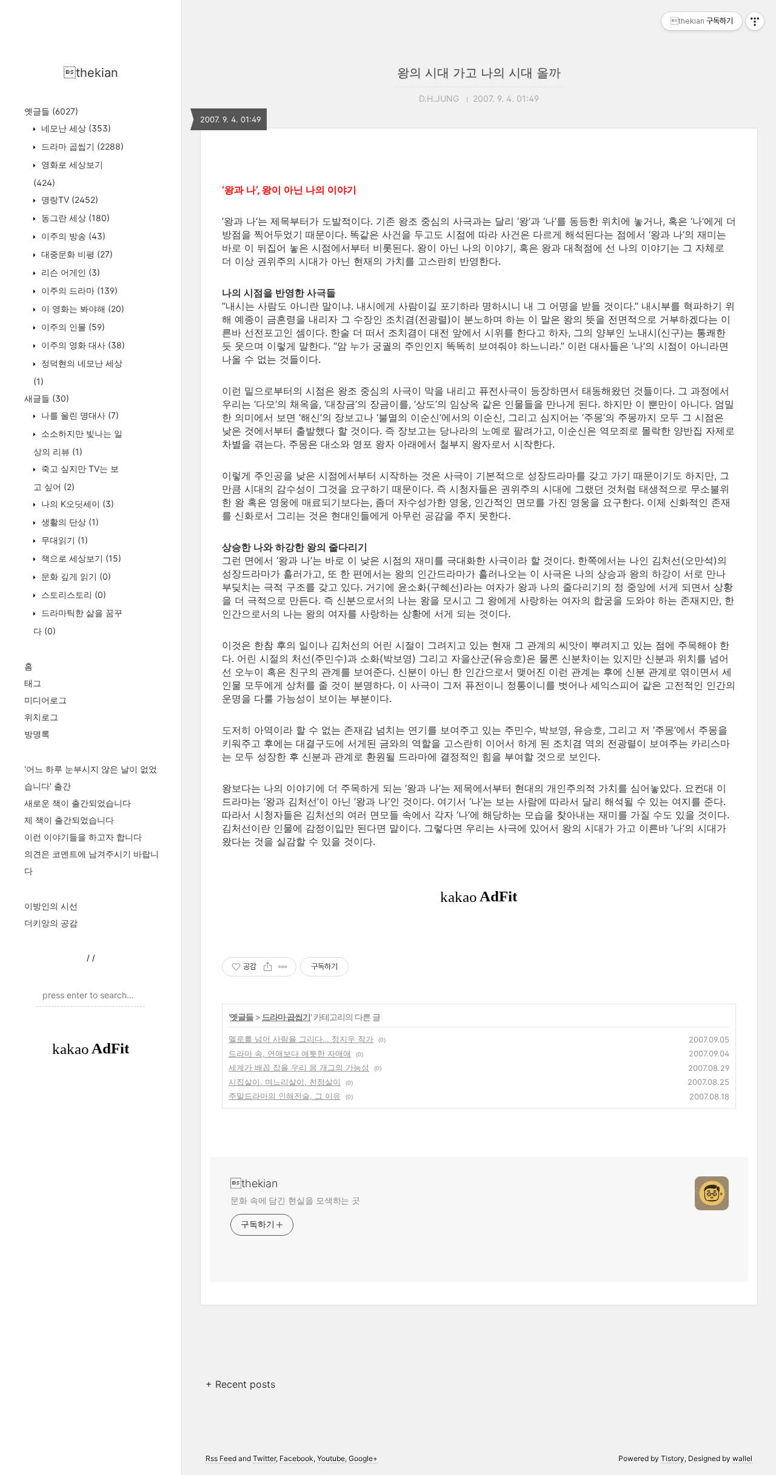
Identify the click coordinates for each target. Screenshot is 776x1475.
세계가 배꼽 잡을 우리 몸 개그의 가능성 (299, 1067)
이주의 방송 (72, 236)
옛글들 (51, 111)
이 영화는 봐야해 (81, 308)
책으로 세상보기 (80, 558)
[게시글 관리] (282, 967)
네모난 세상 (75, 128)
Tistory (672, 1458)
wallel (742, 1458)
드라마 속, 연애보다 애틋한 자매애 (290, 1053)
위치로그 (41, 717)
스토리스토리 (72, 594)
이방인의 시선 (51, 906)
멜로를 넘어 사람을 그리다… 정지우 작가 (301, 1039)
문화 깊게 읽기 (75, 576)
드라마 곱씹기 (81, 146)
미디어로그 (45, 700)
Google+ (363, 1458)
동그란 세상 (74, 218)
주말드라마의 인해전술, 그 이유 (285, 1096)
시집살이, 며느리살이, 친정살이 (285, 1082)
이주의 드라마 (78, 290)
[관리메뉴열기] (755, 21)
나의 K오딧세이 (76, 504)
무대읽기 (63, 540)
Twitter (264, 1458)
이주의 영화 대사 (82, 345)
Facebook (296, 1458)
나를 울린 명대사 (79, 415)
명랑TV (68, 199)
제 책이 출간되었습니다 (69, 820)
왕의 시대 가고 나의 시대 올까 (479, 72)
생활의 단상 (69, 522)
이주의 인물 (72, 327)
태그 (32, 683)
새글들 (46, 398)
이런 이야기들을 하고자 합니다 (83, 837)
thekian (91, 72)
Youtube (331, 1458)
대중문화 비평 (76, 254)
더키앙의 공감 (51, 923)
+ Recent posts (240, 1384)
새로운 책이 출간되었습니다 (77, 803)
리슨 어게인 (69, 272)
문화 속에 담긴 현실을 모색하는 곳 (295, 1200)
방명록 (37, 734)
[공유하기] (267, 967)
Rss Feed (221, 1458)
